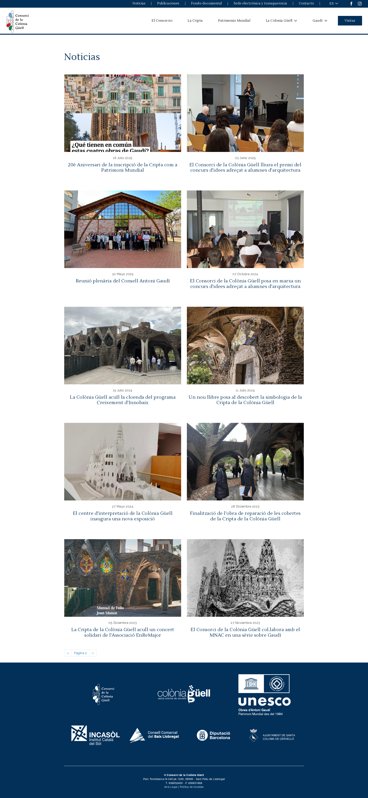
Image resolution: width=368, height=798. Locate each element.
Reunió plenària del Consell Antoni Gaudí (123, 281)
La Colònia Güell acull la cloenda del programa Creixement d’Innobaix (123, 400)
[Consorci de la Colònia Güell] (103, 694)
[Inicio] (17, 20)
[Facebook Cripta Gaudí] (351, 3)
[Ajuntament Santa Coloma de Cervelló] (272, 735)
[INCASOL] (95, 735)
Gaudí (315, 22)
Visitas (350, 21)
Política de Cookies (192, 787)
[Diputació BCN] (213, 735)
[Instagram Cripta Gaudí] (360, 3)
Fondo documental (206, 3)
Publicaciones (168, 3)
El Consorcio (162, 21)
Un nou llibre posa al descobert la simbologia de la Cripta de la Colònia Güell (245, 400)
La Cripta (195, 21)
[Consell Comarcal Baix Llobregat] (154, 735)
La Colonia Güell (276, 22)
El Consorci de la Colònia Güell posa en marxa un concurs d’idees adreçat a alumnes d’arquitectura (245, 284)
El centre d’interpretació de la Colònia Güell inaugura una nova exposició (123, 516)
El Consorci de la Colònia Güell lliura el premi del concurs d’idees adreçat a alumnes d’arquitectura (245, 167)
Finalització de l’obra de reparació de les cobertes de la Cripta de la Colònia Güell (245, 516)
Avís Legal (170, 787)
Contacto (306, 3)
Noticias (138, 3)
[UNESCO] (264, 694)
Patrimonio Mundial (234, 21)
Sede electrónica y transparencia (260, 3)
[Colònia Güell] (184, 694)
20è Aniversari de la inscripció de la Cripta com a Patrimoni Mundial (122, 167)
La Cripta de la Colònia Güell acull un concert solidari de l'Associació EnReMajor (122, 632)
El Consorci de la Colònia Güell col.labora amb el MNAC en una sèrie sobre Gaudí (245, 632)
